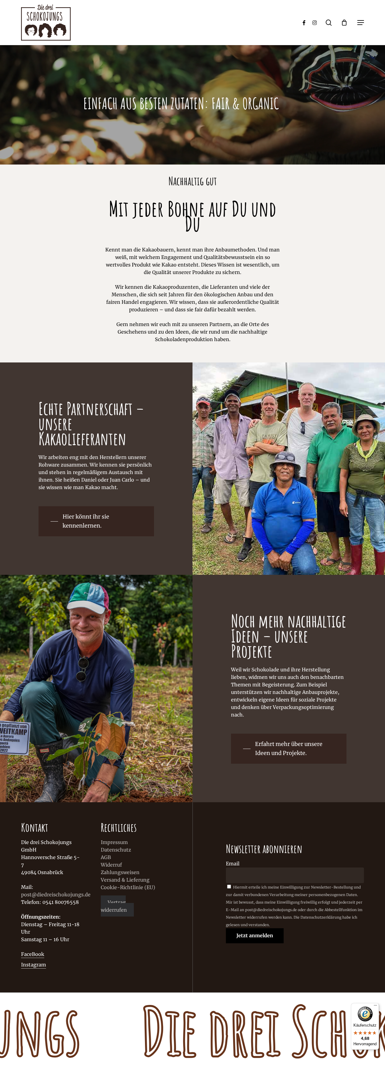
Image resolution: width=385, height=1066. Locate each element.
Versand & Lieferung (125, 880)
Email (232, 864)
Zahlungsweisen (120, 872)
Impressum (114, 842)
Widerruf (111, 865)
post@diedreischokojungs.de (56, 895)
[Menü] (375, 1006)
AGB (106, 857)
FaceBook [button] (32, 954)
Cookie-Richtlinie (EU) (128, 887)
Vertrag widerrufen (114, 906)
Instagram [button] (33, 965)
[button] (360, 23)
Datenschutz (116, 850)
